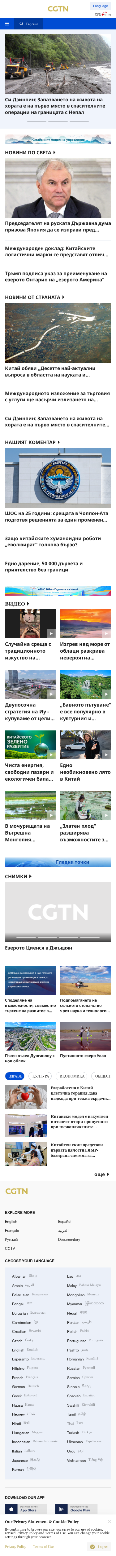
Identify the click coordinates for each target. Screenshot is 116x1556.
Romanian (82, 1358)
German (25, 1386)
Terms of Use (43, 1547)
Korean (24, 1469)
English (11, 1221)
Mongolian (83, 1294)
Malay (84, 1285)
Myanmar (85, 1303)
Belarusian (30, 1294)
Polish (78, 1331)
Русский (11, 1239)
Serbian (80, 1377)
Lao (74, 1276)
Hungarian (27, 1432)
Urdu (75, 1450)
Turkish (79, 1432)
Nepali (77, 1313)
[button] (37, 121)
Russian (81, 1368)
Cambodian (25, 1322)
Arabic (23, 1285)
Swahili (81, 1405)
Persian (79, 1322)
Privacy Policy (15, 1547)
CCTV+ (11, 1248)
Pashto (77, 1349)
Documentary (69, 1239)
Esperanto (28, 1358)
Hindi (20, 1423)
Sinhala (79, 1386)
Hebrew (23, 1414)
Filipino (25, 1368)
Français (12, 1230)
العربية (63, 1230)
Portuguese (85, 1340)
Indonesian (35, 1441)
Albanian (24, 1276)
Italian (23, 1450)
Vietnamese (85, 1460)
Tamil (76, 1414)
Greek (24, 1395)
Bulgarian (28, 1313)
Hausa (23, 1405)
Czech (23, 1340)
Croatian (26, 1331)
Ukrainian (84, 1441)
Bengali (22, 1303)
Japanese (26, 1460)
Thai (75, 1423)
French (25, 1377)
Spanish (81, 1395)
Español (64, 1221)
